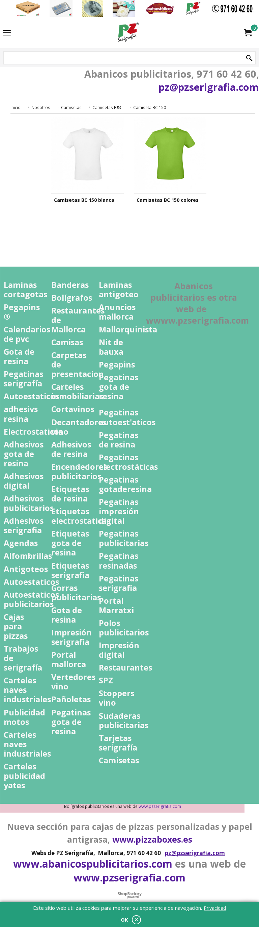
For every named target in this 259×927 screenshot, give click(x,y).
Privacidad (215, 908)
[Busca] (249, 58)
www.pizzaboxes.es (152, 839)
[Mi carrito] (247, 33)
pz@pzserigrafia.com (209, 86)
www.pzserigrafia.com (129, 877)
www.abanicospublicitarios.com (92, 864)
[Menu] (7, 33)
